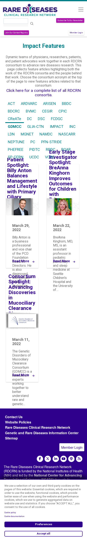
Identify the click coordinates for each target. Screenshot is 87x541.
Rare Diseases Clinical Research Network (37, 427)
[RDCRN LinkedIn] (56, 459)
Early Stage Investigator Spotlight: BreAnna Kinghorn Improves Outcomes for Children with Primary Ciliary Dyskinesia (63, 181)
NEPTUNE (16, 142)
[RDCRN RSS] (79, 459)
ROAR (66, 149)
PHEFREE (15, 149)
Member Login (76, 33)
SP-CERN (15, 157)
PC (32, 142)
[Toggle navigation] (80, 9)
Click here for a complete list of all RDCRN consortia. (43, 92)
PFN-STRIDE (51, 142)
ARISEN (49, 104)
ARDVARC (29, 104)
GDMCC (14, 127)
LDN (11, 134)
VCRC (50, 157)
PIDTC (34, 149)
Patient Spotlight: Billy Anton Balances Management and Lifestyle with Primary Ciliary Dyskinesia (22, 181)
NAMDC (46, 134)
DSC (41, 119)
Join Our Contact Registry (16, 33)
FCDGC (57, 119)
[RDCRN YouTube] (63, 459)
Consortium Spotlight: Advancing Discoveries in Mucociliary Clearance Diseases (22, 295)
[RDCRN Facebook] (40, 459)
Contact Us (14, 416)
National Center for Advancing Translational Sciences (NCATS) (43, 477)
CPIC (62, 111)
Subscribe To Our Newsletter (70, 20)
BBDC (66, 104)
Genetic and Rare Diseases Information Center (42, 432)
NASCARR (66, 134)
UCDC (34, 157)
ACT (11, 104)
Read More (20, 261)
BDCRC (14, 111)
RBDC (50, 149)
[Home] (30, 10)
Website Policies (18, 422)
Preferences (43, 524)
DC (29, 119)
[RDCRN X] (48, 459)
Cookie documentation (14, 516)
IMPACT (56, 127)
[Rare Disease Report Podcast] (71, 459)
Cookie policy (10, 513)
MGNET (27, 134)
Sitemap (11, 438)
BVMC (31, 111)
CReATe (14, 119)
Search (32, 24)
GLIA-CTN (35, 127)
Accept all (43, 533)
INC (72, 127)
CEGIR (47, 111)
